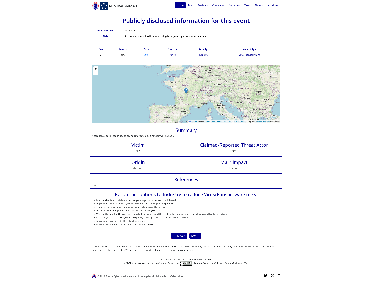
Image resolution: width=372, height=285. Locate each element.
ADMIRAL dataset (239, 121)
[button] (186, 91)
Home (180, 5)
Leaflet (194, 121)
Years (247, 5)
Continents (218, 5)
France (172, 54)
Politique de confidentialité (168, 276)
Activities (273, 5)
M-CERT (227, 121)
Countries (234, 5)
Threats (259, 5)
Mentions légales (142, 276)
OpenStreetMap (263, 121)
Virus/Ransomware (249, 54)
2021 (146, 54)
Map (190, 5)
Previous (180, 236)
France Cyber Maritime (214, 121)
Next (194, 236)
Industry (203, 54)
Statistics (203, 5)
